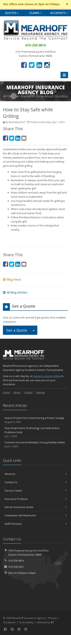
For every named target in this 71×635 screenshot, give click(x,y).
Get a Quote (16, 330)
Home (6, 392)
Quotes (11, 13)
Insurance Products (16, 499)
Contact (28, 392)
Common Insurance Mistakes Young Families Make (35, 444)
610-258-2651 (16, 567)
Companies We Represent (20, 515)
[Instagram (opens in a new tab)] (47, 64)
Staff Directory (13, 523)
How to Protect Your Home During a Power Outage (34, 420)
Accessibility (26, 622)
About (16, 392)
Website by (45, 622)
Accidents (58, 13)
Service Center (13, 490)
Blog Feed (14, 279)
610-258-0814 (16, 560)
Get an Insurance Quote (19, 507)
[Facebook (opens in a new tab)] (24, 64)
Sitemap (40, 392)
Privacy (52, 618)
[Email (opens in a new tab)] (23, 138)
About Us (10, 474)
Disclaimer (9, 622)
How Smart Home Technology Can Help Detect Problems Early (32, 432)
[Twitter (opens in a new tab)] (32, 64)
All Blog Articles (17, 292)
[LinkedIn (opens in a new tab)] (39, 64)
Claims (34, 13)
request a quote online (47, 376)
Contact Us (11, 482)
